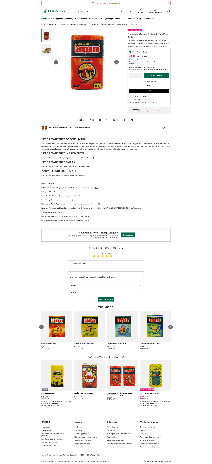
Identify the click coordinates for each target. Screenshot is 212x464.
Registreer (78, 427)
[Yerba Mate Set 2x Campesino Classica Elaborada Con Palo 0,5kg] (44, 128)
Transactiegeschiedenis (82, 440)
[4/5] (106, 256)
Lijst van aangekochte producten (85, 437)
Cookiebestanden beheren (116, 447)
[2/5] (98, 256)
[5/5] (111, 256)
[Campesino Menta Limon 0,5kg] (89, 326)
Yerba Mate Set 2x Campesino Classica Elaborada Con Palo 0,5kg (69, 127)
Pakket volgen (46, 430)
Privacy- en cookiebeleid (115, 440)
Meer (96, 188)
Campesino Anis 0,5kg (48, 343)
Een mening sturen (106, 299)
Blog (139, 19)
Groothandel (149, 19)
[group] (86, 62)
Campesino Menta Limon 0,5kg (84, 343)
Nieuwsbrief (78, 447)
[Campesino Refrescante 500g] (122, 326)
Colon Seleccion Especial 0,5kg (149, 393)
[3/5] (102, 256)
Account (78, 422)
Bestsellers (93, 19)
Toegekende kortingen (82, 443)
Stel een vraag (128, 235)
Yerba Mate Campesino (99, 24)
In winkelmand (156, 76)
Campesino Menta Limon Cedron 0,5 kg (152, 343)
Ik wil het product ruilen (49, 442)
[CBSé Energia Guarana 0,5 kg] (89, 375)
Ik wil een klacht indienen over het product (53, 435)
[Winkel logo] (54, 11)
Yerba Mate (72, 24)
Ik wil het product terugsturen (51, 439)
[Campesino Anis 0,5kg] (56, 326)
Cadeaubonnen (128, 19)
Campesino (50, 184)
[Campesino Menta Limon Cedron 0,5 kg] (155, 326)
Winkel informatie (113, 427)
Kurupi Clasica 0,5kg (47, 393)
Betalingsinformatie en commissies (119, 434)
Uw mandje (78, 430)
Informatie (112, 422)
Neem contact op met (48, 445)
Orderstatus (45, 427)
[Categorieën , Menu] (54, 19)
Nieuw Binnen (81, 19)
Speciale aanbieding (64, 19)
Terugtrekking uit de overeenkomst (119, 443)
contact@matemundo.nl (49, 455)
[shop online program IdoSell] (157, 461)
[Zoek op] (122, 11)
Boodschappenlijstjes (81, 434)
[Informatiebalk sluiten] (168, 3)
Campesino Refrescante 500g (116, 343)
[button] (56, 62)
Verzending (111, 430)
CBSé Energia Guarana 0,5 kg (83, 393)
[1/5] (94, 256)
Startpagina (52, 24)
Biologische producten (110, 19)
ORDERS (45, 422)
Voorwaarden (112, 437)
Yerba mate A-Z (83, 24)
